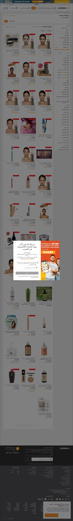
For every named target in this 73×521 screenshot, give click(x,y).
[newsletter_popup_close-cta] (15, 242)
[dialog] (36, 260)
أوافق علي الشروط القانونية (27, 259)
